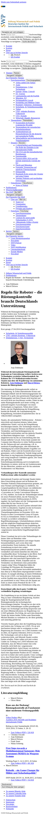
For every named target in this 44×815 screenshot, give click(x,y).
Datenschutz (10, 800)
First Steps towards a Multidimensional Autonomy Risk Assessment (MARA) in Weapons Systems (23, 752)
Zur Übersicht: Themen (15, 78)
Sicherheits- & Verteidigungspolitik (29, 107)
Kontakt (9, 46)
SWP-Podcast (16, 243)
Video (13, 245)
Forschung (15, 211)
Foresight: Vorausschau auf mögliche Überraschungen (26, 168)
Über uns (14, 199)
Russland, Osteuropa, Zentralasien (29, 105)
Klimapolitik (20, 172)
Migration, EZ (21, 98)
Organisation (21, 204)
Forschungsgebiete (18, 80)
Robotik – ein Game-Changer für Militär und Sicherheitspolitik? (22, 771)
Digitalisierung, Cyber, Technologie (24, 88)
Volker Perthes (11, 717)
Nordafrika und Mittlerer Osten (28, 102)
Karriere (9, 48)
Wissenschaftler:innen (14, 190)
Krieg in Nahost (22, 185)
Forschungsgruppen (23, 213)
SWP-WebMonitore (18, 247)
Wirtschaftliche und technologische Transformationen (29, 139)
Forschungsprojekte (23, 224)
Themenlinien (16, 120)
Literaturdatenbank (18, 249)
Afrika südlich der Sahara (25, 83)
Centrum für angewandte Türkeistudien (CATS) (25, 219)
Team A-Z (20, 202)
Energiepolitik (21, 156)
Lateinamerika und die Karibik (27, 96)
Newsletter (15, 241)
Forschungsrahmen (23, 229)
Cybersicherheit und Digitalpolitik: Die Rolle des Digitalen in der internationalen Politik (29, 147)
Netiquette (10, 809)
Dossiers (14, 143)
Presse (8, 50)
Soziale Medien (17, 252)
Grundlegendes (21, 206)
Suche (3, 34)
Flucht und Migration (24, 165)
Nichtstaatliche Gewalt (24, 100)
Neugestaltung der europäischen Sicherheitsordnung (28, 128)
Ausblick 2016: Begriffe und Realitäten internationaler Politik (21, 721)
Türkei (18, 109)
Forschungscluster (23, 227)
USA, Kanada (21, 116)
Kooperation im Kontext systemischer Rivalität (25, 124)
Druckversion (6, 784)
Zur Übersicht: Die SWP (15, 197)
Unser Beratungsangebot (20, 238)
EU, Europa (20, 94)
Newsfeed (15, 254)
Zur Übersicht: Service (14, 236)
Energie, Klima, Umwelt (25, 91)
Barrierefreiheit (11, 806)
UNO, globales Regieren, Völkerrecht (20, 335)
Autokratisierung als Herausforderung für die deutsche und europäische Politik (28, 134)
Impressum (10, 802)
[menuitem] (24, 800)
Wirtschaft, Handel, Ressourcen (28, 118)
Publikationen (11, 188)
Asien (18, 85)
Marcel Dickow (34, 383)
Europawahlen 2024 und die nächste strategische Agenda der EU (28, 160)
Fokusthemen (16, 183)
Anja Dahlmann (16, 383)
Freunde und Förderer (24, 208)
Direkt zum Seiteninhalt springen (13, 2)
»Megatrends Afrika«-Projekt (27, 222)
